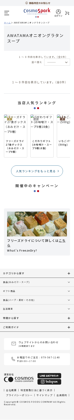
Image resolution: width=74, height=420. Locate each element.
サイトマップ (44, 395)
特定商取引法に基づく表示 (36, 390)
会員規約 (61, 395)
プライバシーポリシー (19, 395)
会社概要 (11, 390)
